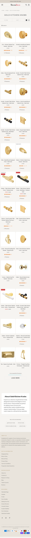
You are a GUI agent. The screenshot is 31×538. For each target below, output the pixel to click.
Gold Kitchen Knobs (14, 10)
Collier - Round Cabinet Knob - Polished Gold (23, 277)
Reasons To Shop (5, 477)
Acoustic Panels (5, 506)
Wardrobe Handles (5, 513)
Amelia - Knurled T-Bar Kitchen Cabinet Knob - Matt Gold (23, 73)
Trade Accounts (5, 482)
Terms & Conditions (6, 463)
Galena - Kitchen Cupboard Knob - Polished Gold (8, 336)
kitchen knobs (21, 422)
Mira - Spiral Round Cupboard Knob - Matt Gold (8, 160)
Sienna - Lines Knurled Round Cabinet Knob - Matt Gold (23, 102)
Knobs (7, 10)
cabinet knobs (22, 426)
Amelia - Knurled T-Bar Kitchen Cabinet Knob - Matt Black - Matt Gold (8, 131)
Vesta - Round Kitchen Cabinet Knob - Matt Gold (23, 249)
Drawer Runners (5, 504)
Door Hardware (4, 511)
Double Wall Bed (5, 508)
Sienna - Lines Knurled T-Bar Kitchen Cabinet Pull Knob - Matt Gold (8, 220)
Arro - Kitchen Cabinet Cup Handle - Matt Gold (8, 45)
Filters (6, 20)
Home (3, 10)
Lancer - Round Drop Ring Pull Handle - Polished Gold (8, 249)
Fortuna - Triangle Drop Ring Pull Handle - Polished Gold (23, 364)
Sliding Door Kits (5, 501)
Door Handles (4, 499)
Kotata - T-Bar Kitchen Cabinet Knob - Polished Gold (8, 189)
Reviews (3, 485)
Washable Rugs (4, 492)
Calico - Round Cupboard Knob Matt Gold (8, 73)
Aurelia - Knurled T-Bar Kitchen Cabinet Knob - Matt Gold (8, 102)
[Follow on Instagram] (6, 518)
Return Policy (4, 456)
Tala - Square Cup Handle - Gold (8, 364)
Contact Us (3, 475)
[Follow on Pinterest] (9, 518)
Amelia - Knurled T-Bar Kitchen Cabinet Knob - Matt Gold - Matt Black (23, 307)
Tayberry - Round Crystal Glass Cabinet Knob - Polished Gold (23, 336)
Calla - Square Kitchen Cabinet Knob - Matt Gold (23, 219)
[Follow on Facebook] (2, 518)
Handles (3, 494)
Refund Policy (4, 458)
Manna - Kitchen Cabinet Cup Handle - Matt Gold (23, 160)
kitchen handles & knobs (11, 426)
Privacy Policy (4, 461)
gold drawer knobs (11, 422)
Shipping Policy (4, 454)
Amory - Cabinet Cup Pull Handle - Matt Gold (8, 277)
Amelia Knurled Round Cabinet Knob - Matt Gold (23, 45)
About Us (3, 473)
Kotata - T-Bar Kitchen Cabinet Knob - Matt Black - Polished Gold (23, 190)
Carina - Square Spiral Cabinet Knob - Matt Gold (23, 130)
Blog (2, 480)
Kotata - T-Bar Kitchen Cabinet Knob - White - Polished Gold (8, 306)
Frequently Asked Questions (7, 466)
